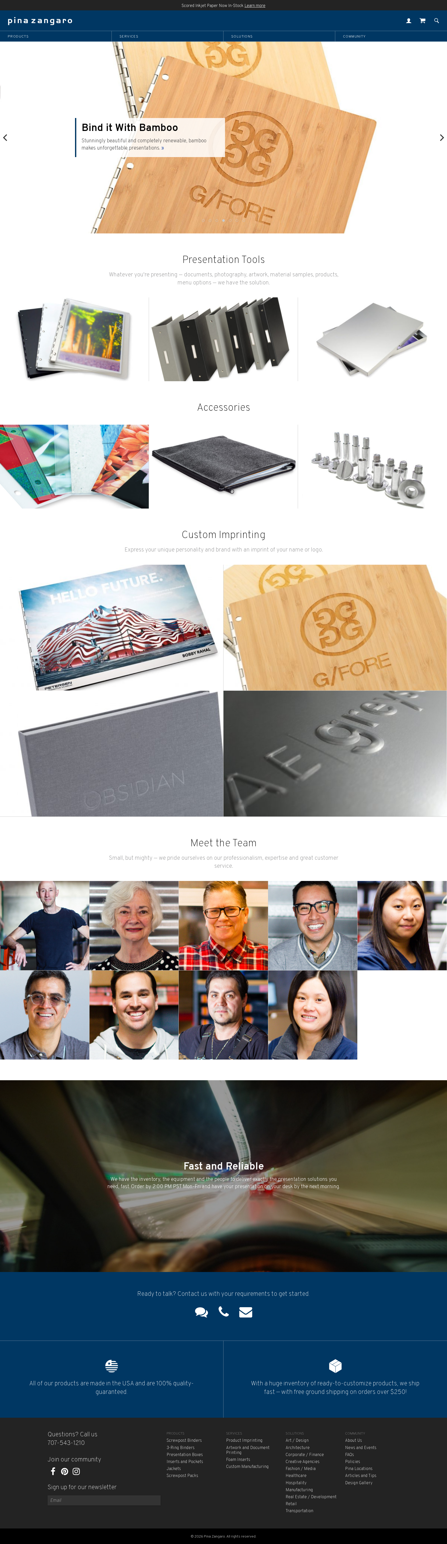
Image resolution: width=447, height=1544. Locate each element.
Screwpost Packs (182, 1476)
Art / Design (297, 1440)
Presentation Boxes (185, 1455)
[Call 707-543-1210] (224, 1313)
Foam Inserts (238, 1459)
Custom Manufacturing (247, 1466)
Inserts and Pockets (185, 1462)
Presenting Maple (129, 132)
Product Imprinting (244, 1440)
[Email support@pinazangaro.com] (245, 1313)
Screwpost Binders (184, 1440)
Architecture (298, 1448)
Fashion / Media (301, 1469)
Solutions (242, 36)
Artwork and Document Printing (248, 1450)
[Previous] (5, 137)
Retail (291, 1504)
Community (354, 36)
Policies (352, 1462)
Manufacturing (299, 1490)
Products (18, 36)
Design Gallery (359, 1483)
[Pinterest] (64, 1473)
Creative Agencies (302, 1462)
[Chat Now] (201, 1313)
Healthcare (296, 1476)
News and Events (360, 1448)
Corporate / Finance (305, 1455)
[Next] (441, 137)
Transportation (299, 1511)
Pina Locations (359, 1469)
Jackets (174, 1469)
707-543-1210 (66, 1443)
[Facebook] (53, 1473)
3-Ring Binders (181, 1448)
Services (129, 36)
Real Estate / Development (311, 1497)
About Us (353, 1440)
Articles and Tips (360, 1476)
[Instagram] (76, 1473)
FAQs (349, 1455)
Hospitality (296, 1483)
